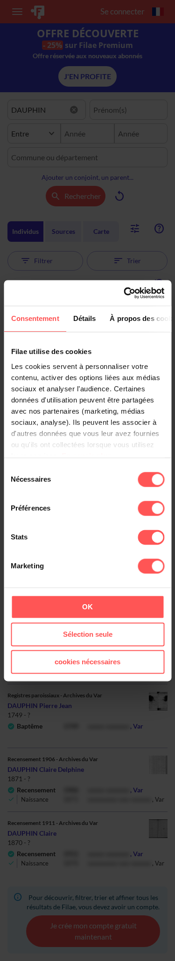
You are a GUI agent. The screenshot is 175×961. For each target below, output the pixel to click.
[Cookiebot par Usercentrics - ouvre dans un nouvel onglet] (124, 293)
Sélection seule (87, 634)
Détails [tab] (84, 318)
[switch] (151, 508)
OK (87, 607)
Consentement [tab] (35, 318)
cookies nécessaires (87, 662)
